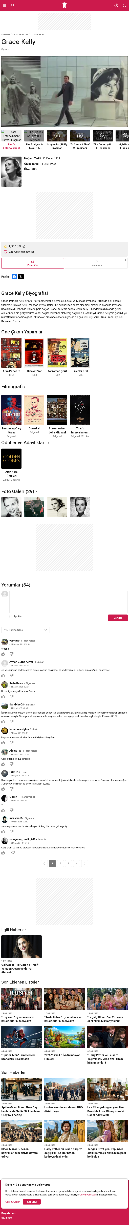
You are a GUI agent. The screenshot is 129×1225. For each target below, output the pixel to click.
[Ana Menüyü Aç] (4, 5)
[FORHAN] (4, 773)
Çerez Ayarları (12, 1201)
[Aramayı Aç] (12, 5)
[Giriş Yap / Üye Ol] (116, 5)
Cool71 (13, 796)
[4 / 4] (80, 507)
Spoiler (17, 616)
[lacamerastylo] (4, 730)
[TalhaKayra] (4, 684)
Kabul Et (32, 1201)
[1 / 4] (11, 507)
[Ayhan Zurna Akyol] (4, 663)
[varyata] (4, 642)
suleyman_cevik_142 (22, 839)
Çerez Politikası (87, 1194)
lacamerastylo (18, 729)
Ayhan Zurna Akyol (21, 662)
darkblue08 (16, 704)
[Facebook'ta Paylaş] (14, 276)
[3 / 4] (57, 507)
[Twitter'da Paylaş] (21, 276)
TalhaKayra (16, 683)
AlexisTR (15, 750)
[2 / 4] (34, 507)
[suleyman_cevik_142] (4, 841)
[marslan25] (4, 819)
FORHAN (14, 772)
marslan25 (16, 818)
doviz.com (6, 1217)
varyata (14, 640)
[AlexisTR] (4, 752)
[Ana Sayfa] (64, 5)
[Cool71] (4, 798)
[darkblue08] (4, 706)
